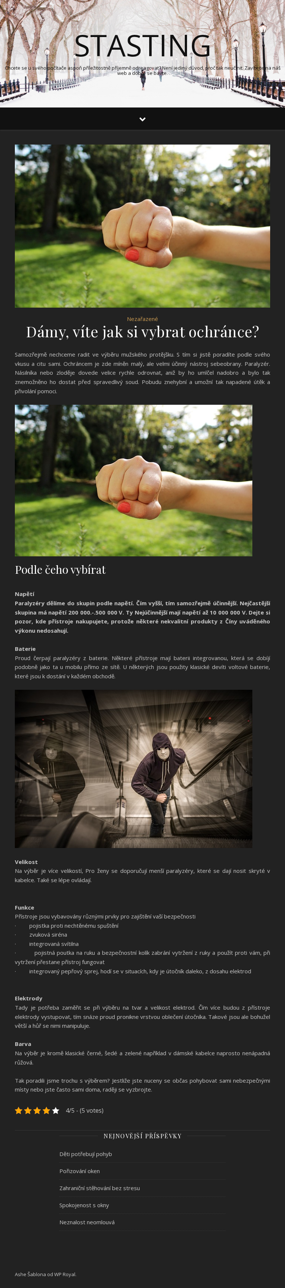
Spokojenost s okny (84, 1205)
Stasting (143, 45)
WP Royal (64, 1274)
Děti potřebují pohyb (85, 1154)
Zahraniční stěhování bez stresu (99, 1188)
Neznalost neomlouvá (87, 1222)
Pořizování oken (79, 1171)
